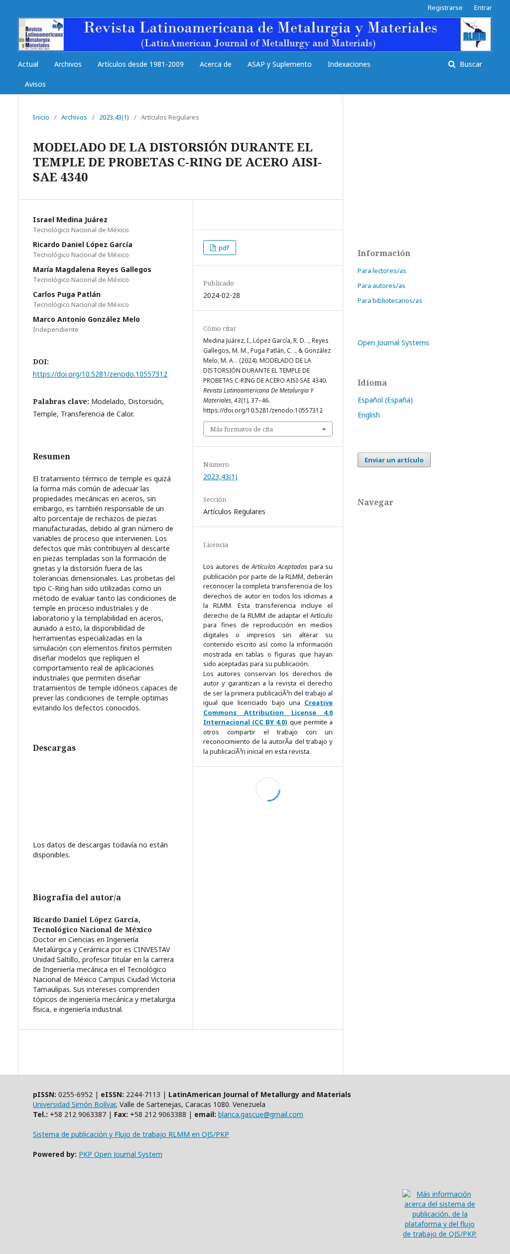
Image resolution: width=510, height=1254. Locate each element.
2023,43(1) (114, 117)
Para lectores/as (382, 270)
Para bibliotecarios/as (390, 300)
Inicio (41, 117)
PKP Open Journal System (120, 1154)
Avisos (35, 84)
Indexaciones (349, 64)
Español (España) (385, 400)
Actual (28, 64)
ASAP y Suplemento (280, 64)
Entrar (483, 7)
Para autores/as (381, 285)
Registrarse (445, 7)
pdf (223, 247)
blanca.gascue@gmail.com (260, 1114)
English (369, 414)
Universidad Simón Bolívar (74, 1104)
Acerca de (216, 64)
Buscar (470, 64)
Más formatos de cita (241, 428)
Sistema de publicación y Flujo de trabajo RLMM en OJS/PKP (131, 1134)
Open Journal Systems (393, 342)
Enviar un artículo (394, 459)
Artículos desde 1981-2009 (141, 64)
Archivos (68, 64)
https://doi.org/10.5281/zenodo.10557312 (100, 374)
